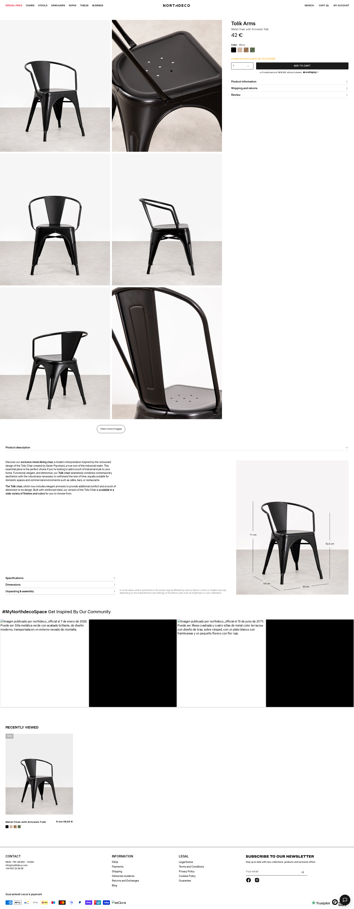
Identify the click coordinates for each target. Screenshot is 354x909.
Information (122, 856)
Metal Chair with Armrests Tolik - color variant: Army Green (19, 826)
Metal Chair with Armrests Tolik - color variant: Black (7, 826)
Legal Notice (186, 862)
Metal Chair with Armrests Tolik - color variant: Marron (15, 826)
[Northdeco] (177, 5)
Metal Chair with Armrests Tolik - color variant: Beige (11, 826)
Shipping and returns (244, 88)
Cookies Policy (187, 876)
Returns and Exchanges (125, 880)
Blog (114, 885)
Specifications (14, 578)
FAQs (115, 862)
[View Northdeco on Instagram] (257, 880)
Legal (184, 856)
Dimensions (13, 584)
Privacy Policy (187, 871)
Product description (18, 447)
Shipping (117, 871)
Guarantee (185, 880)
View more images (111, 429)
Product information (243, 81)
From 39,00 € (64, 821)
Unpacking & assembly (20, 591)
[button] (44, 663)
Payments (118, 866)
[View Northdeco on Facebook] (248, 880)
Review (235, 95)
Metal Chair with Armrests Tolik (26, 822)
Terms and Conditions (191, 866)
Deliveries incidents (123, 876)
